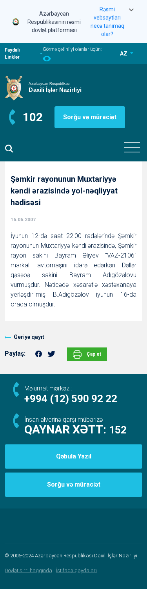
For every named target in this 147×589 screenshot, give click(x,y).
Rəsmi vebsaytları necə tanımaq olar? (107, 21)
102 (33, 117)
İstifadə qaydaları (76, 570)
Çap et (93, 354)
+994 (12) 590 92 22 (70, 399)
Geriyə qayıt (29, 337)
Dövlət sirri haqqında (28, 570)
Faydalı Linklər (12, 53)
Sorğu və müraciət (89, 117)
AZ (124, 53)
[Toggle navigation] (132, 147)
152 (118, 430)
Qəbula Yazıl (73, 456)
